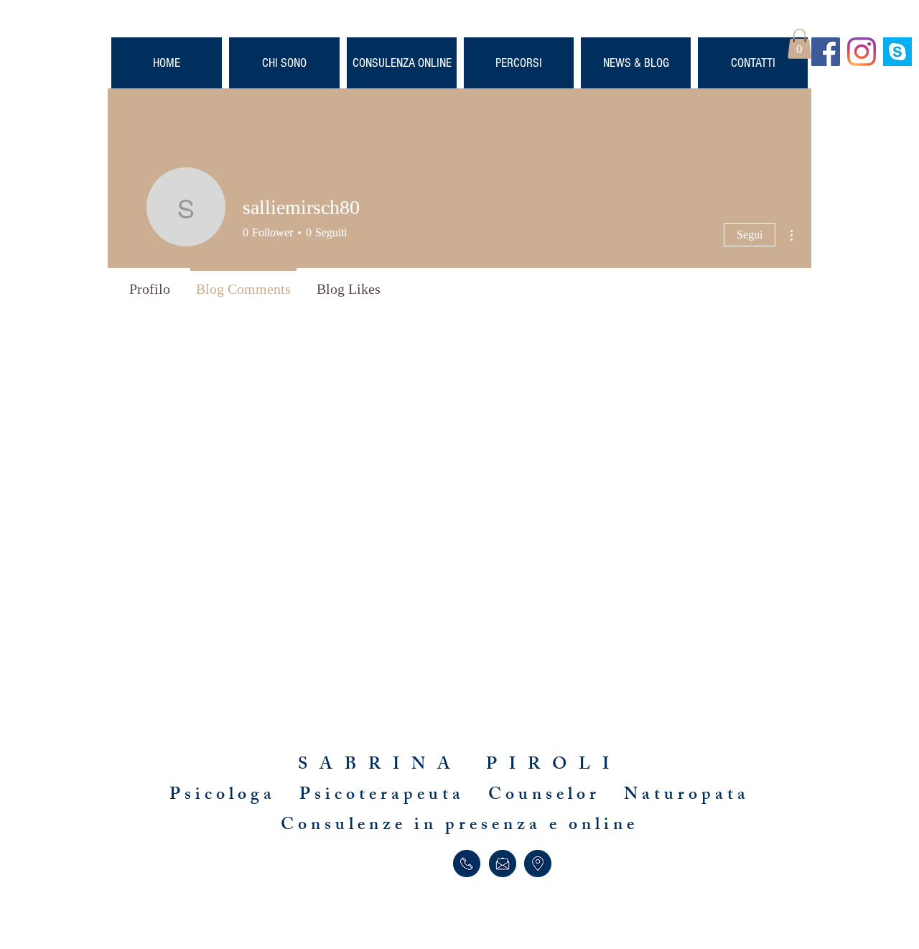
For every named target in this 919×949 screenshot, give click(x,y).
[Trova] (537, 863)
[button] (799, 44)
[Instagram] (861, 51)
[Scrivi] (502, 863)
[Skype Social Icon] (897, 51)
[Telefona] (466, 863)
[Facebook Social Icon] (825, 51)
